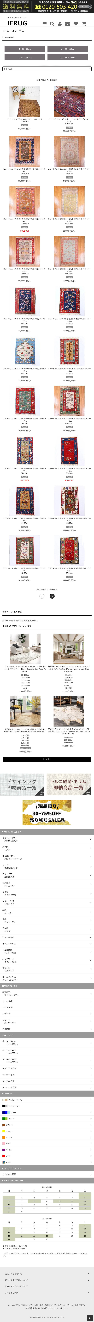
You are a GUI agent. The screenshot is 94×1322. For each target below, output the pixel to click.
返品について (63, 1305)
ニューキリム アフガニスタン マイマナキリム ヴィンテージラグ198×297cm (69, 121)
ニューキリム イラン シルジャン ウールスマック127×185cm (24, 120)
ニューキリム (18, 31)
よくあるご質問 (77, 1305)
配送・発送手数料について (45, 1305)
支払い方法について (24, 1305)
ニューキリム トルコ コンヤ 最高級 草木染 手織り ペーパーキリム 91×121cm (24, 371)
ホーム (6, 31)
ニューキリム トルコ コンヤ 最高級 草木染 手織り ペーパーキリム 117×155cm (24, 221)
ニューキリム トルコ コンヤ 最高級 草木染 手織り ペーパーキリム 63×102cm (69, 521)
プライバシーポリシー (58, 1308)
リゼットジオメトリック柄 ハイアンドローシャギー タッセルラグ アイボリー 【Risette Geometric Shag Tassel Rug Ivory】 (25, 669)
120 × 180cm (25, 57)
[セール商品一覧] (47, 812)
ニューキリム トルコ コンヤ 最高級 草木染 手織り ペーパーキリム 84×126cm (24, 421)
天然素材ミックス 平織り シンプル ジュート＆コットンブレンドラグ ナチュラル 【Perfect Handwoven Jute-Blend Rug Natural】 (68, 669)
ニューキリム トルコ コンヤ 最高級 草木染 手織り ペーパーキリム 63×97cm (24, 570)
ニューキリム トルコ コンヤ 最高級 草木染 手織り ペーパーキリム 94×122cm (24, 321)
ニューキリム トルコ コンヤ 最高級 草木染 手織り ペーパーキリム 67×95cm (69, 570)
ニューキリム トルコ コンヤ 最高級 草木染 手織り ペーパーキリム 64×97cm (24, 521)
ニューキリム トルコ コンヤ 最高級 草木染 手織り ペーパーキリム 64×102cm (24, 471)
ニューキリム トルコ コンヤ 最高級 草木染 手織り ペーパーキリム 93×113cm (69, 371)
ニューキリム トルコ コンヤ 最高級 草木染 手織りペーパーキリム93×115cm (69, 321)
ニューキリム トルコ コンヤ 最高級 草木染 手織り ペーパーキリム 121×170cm (69, 221)
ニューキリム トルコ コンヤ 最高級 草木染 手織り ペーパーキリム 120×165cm (69, 421)
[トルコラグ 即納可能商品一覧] (69, 784)
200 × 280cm (67, 57)
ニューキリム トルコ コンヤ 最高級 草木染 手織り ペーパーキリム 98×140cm (69, 171)
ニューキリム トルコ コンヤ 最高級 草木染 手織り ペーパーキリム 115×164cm (69, 271)
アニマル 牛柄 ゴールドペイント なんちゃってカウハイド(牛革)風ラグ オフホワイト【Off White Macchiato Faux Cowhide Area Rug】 (69, 731)
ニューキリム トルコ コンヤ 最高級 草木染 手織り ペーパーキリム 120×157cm (24, 271)
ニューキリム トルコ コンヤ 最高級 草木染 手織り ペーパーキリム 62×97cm (69, 471)
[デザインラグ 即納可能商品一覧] (22, 784)
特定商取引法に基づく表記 (36, 1308)
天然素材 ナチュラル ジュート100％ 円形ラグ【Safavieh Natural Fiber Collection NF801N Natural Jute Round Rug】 (25, 730)
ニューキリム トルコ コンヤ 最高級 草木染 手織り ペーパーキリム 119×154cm (24, 171)
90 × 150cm (67, 49)
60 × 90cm (25, 49)
